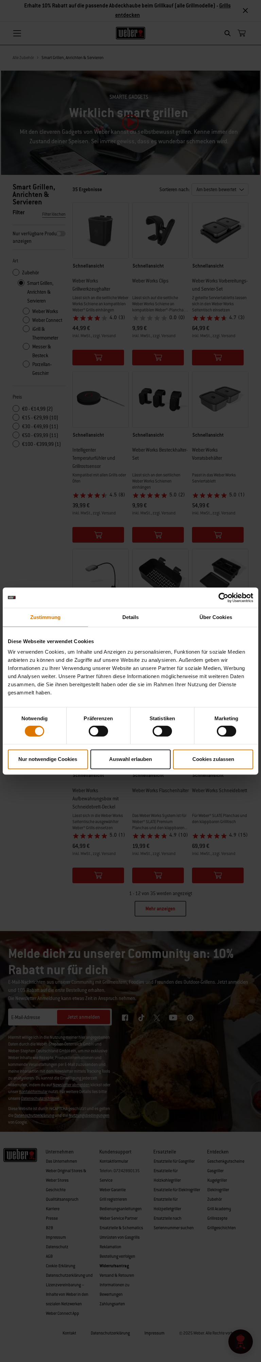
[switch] (98, 731)
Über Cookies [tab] (215, 617)
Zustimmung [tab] (45, 617)
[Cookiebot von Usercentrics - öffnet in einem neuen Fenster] (223, 598)
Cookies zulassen (213, 759)
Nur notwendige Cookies (47, 759)
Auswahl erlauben (130, 759)
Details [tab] (130, 617)
